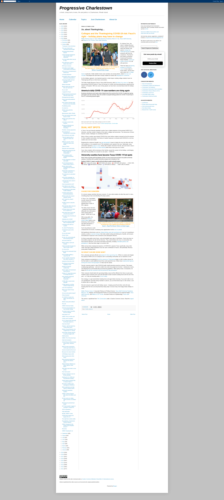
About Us (113, 19)
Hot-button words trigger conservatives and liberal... (69, 68)
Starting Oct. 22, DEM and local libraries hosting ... (68, 378)
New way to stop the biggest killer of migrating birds (68, 222)
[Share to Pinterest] (101, 307)
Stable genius (65, 336)
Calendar (72, 19)
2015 (62, 460)
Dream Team (65, 235)
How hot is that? (66, 324)
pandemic (91, 309)
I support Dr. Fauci (66, 92)
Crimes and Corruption (67, 318)
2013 (62, 464)
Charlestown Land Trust (148, 92)
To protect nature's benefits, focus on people (68, 312)
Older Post (132, 314)
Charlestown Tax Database (148, 87)
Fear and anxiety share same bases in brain (69, 116)
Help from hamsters (66, 340)
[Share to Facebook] (99, 307)
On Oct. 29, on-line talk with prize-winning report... (68, 238)
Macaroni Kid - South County (149, 109)
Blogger (115, 486)
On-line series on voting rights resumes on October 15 (69, 399)
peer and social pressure (115, 232)
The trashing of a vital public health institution (68, 190)
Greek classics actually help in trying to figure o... (68, 381)
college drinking (104, 232)
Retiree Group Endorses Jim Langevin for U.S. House (69, 330)
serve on (125, 82)
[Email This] (94, 307)
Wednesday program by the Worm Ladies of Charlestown (68, 152)
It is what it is (65, 108)
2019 (62, 452)
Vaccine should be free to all (69, 350)
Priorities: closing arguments (69, 130)
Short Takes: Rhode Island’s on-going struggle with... (68, 333)
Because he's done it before (68, 352)
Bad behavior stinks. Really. (68, 113)
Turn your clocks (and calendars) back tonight (68, 49)
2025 (62, 28)
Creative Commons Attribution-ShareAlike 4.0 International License (98, 479)
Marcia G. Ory (115, 38)
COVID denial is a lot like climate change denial (68, 285)
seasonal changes (95, 234)
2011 (62, 468)
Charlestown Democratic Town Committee (152, 89)
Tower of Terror (65, 146)
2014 (62, 462)
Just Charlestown (98, 19)
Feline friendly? (65, 295)
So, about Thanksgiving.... (68, 228)
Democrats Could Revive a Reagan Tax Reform (68, 171)
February (64, 447)
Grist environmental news (148, 106)
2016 (62, 458)
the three (118, 82)
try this (146, 29)
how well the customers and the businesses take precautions (101, 270)
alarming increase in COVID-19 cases (127, 67)
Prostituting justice (66, 106)
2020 (62, 38)
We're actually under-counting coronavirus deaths (67, 156)
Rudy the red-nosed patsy (68, 148)
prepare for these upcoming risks (109, 255)
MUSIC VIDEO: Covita (67, 413)
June (63, 439)
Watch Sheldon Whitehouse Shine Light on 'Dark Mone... (68, 365)
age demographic (106, 142)
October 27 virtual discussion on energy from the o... (69, 274)
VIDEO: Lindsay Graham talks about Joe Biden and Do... (69, 395)
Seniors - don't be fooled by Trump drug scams (68, 326)
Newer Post (84, 314)
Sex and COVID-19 (66, 240)
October (64, 44)
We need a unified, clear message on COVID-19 (68, 384)
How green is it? (66, 314)
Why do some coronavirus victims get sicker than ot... (69, 347)
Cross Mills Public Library (148, 94)
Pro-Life (64, 303)
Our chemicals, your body (68, 135)
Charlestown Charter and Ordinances (151, 85)
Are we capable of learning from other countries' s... (68, 258)
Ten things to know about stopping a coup (68, 264)
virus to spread (118, 229)
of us (122, 82)
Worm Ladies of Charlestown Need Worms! (69, 270)
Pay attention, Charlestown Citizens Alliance (68, 421)
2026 (62, 26)
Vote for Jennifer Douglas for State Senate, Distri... (69, 246)
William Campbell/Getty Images (100, 70)
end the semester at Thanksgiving (106, 259)
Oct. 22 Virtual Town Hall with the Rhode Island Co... (69, 321)
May (63, 441)
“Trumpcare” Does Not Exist (68, 46)
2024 (62, 30)
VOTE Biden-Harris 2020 (68, 354)
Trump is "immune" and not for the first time (68, 374)
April (63, 443)
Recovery (64, 428)
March (64, 445)
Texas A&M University (125, 38)
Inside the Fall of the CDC (68, 261)
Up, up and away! (66, 233)
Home (61, 19)
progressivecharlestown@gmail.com (154, 37)
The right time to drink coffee (69, 419)
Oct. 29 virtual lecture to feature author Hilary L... (68, 163)
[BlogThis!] (96, 307)
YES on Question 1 (66, 409)
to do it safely (103, 276)
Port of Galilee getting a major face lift (67, 255)
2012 (62, 466)
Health (86, 309)
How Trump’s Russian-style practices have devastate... (69, 103)
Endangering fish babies (68, 97)
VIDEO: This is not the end (68, 316)
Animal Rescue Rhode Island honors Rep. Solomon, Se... (69, 343)
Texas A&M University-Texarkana (102, 38)
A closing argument (66, 74)
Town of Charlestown (147, 83)
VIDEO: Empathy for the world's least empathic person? (68, 425)
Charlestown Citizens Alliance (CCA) (151, 90)
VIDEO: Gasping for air (67, 431)
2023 (62, 32)
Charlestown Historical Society (149, 96)
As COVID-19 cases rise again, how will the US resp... (68, 298)
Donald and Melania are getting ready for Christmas (68, 127)
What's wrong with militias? (68, 301)
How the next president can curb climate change (68, 308)
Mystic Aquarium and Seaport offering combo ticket (69, 94)
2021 (62, 36)
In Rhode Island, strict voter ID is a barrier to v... (68, 210)
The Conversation (101, 298)
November (65, 42)
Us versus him (65, 249)
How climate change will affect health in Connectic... (68, 278)
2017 (62, 456)
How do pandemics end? (68, 184)
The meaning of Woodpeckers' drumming (68, 132)
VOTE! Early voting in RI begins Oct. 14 (68, 416)
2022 (62, 34)
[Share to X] (97, 307)
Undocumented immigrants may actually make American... (68, 56)
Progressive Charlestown (85, 8)
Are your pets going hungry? (69, 293)
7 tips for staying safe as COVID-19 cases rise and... (68, 138)
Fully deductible (66, 411)
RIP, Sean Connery (66, 66)
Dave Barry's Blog (146, 108)
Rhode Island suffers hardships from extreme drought (68, 167)
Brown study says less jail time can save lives (68, 87)
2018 (62, 454)
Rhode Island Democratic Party (149, 104)
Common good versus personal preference (67, 193)
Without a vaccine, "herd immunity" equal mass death (68, 143)
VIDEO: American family (67, 305)
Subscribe (152, 63)
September (65, 433)
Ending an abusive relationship (66, 267)
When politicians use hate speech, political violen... (68, 388)
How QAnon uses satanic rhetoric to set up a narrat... (69, 187)
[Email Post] (91, 306)
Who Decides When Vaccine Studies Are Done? (69, 206)
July (63, 437)
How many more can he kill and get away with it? (68, 213)
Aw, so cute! (65, 90)
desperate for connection (123, 75)
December (65, 40)
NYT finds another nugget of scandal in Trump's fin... (68, 407)
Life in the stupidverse (67, 287)
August (64, 435)
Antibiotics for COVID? (67, 219)
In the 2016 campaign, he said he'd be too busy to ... (69, 178)
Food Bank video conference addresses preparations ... (69, 77)
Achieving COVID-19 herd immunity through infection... (68, 81)
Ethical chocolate (66, 84)
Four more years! (66, 371)
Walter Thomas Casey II (87, 38)
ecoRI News (145, 102)
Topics (84, 19)
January (64, 449)
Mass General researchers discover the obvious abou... (68, 361)
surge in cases (96, 145)
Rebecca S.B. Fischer (89, 40)
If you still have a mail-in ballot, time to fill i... (68, 63)
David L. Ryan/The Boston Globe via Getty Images (115, 226)
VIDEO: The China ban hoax (69, 338)
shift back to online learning (99, 147)
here (156, 42)
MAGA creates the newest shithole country (68, 196)
